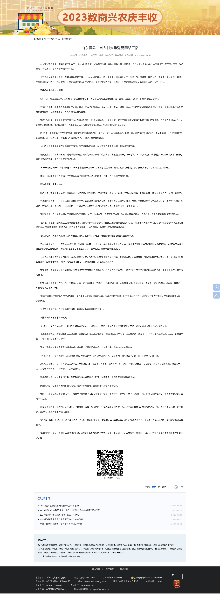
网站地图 (124, 569)
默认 (154, 486)
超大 (164, 486)
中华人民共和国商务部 (56, 577)
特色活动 (68, 38)
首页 (43, 38)
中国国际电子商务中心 (56, 589)
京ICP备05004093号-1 (113, 577)
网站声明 (96, 569)
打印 (181, 486)
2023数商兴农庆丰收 (55, 38)
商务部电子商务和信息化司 (58, 581)
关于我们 (110, 569)
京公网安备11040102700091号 (148, 577)
